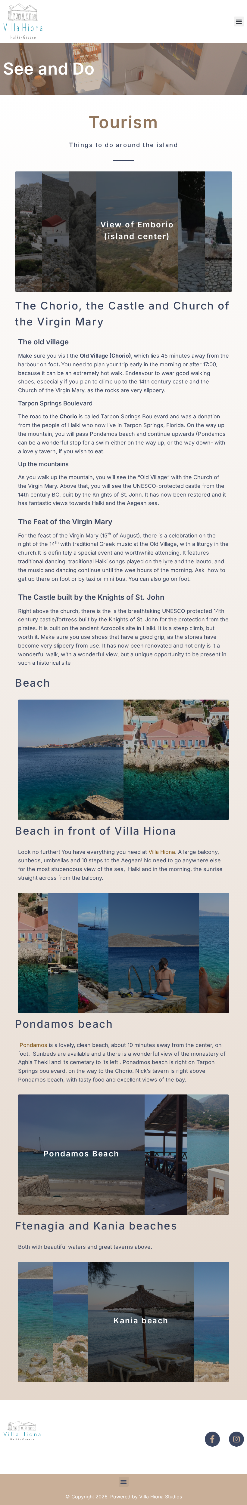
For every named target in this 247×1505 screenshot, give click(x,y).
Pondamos (33, 1045)
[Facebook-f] (212, 1439)
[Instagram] (236, 1439)
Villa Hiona (162, 852)
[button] (239, 21)
